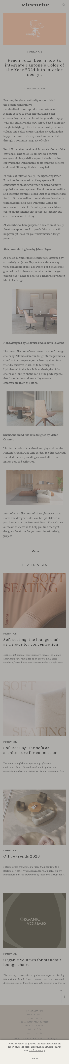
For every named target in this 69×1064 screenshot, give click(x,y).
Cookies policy (37, 1050)
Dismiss (34, 1058)
